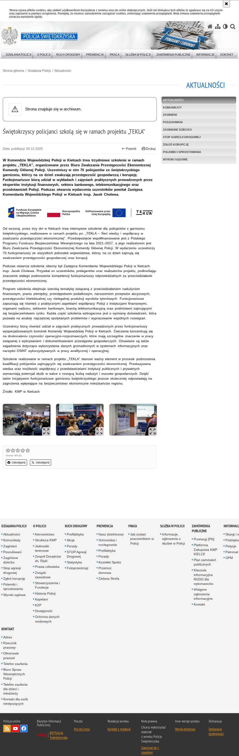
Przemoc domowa (105, 571)
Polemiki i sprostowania (182, 152)
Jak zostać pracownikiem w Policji (142, 539)
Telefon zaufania (15, 664)
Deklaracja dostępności (216, 731)
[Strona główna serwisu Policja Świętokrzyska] (210, 26)
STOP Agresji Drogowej (76, 554)
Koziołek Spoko (109, 563)
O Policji (39, 526)
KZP (38, 605)
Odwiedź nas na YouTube (15, 728)
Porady (72, 546)
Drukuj (150, 148)
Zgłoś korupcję (176, 144)
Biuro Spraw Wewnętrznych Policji (14, 674)
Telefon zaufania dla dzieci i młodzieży (15, 689)
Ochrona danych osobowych (47, 619)
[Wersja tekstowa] (225, 26)
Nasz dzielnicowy (111, 535)
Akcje (71, 540)
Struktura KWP (46, 540)
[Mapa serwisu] (218, 26)
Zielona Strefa (108, 579)
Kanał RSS (7, 728)
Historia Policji (45, 594)
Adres (7, 637)
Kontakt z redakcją (119, 729)
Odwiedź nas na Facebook (24, 728)
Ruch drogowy (76, 526)
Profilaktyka (75, 535)
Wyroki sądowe (175, 159)
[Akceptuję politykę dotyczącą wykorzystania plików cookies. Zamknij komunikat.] (226, 3)
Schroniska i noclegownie (107, 543)
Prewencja (105, 526)
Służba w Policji (172, 526)
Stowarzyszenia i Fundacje (47, 585)
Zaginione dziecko (177, 129)
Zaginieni (170, 114)
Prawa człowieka (47, 567)
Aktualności (62, 70)
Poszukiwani (173, 122)
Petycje (230, 546)
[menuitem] (18, 54)
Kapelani (41, 599)
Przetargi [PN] (204, 539)
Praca (132, 526)
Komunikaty (172, 107)
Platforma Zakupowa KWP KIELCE (205, 550)
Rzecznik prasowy (10, 645)
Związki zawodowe (43, 575)
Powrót (131, 148)
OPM (229, 558)
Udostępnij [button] (18, 462)
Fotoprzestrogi (77, 568)
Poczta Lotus (82, 729)
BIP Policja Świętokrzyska (58, 735)
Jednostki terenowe (42, 549)
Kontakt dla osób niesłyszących (15, 702)
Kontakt (199, 604)
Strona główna (13, 70)
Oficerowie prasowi (11, 656)
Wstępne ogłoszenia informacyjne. (204, 594)
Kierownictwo (44, 535)
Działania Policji (39, 70)
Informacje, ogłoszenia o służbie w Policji (173, 539)
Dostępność (44, 611)
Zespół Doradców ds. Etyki (48, 559)
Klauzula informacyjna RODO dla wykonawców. (204, 577)
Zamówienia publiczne (201, 529)
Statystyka (74, 563)
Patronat (231, 552)
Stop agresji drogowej (182, 137)
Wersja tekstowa (185, 729)
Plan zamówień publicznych (205, 562)
